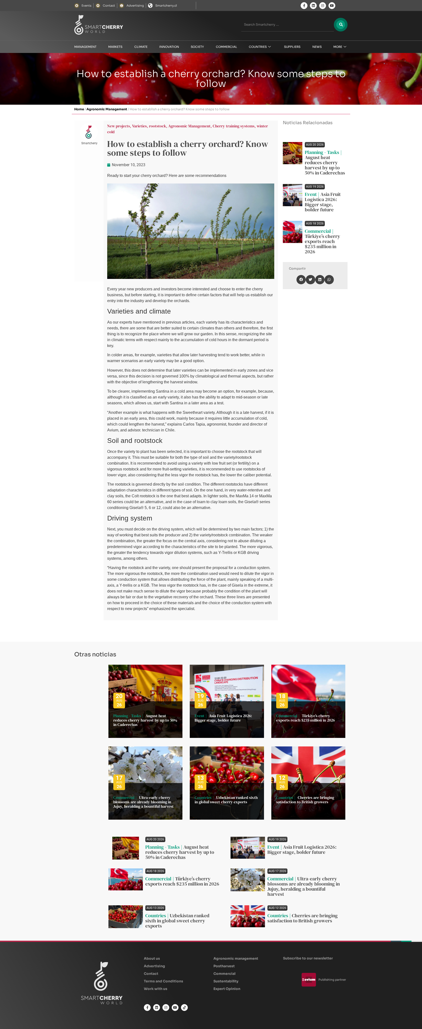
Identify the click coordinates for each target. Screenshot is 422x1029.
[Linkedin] (313, 5)
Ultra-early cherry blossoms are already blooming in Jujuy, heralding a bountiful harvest (143, 802)
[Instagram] (322, 5)
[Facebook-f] (304, 5)
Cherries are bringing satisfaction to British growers (305, 800)
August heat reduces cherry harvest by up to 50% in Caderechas (325, 165)
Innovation (169, 47)
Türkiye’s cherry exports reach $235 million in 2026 (322, 244)
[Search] (341, 24)
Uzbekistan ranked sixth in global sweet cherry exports (226, 800)
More (337, 47)
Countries (258, 47)
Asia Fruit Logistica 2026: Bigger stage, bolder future (323, 202)
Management (85, 47)
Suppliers (292, 47)
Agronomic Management (106, 109)
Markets (115, 47)
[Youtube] (331, 5)
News (317, 47)
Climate (141, 47)
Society (197, 47)
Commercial (226, 47)
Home (79, 109)
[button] (301, 279)
